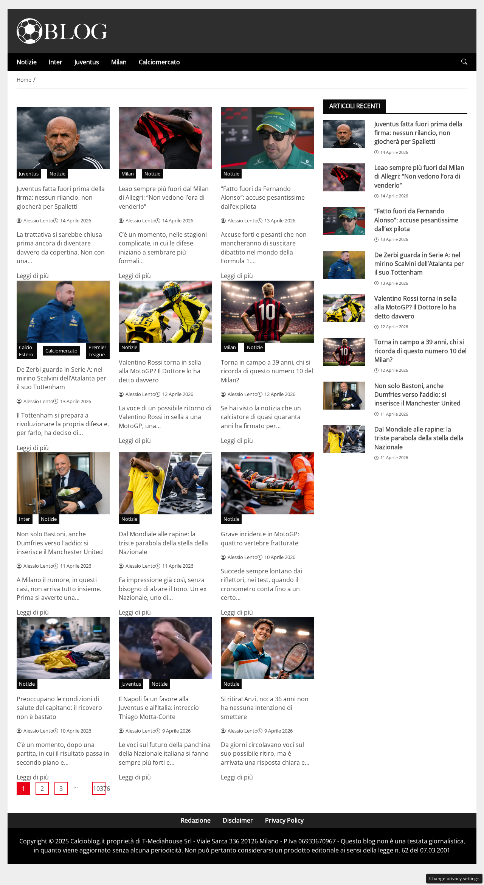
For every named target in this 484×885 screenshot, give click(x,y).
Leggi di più (33, 276)
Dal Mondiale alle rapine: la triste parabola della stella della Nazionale (163, 543)
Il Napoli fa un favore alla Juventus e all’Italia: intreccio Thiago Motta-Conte (159, 708)
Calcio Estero (26, 351)
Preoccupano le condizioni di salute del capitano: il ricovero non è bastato (59, 708)
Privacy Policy (284, 820)
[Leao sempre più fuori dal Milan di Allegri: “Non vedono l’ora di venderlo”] (344, 177)
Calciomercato (159, 62)
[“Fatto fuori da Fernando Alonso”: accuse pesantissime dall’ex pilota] (344, 221)
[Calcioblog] (62, 30)
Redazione (196, 820)
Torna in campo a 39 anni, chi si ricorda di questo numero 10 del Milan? (267, 371)
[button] (464, 61)
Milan (119, 62)
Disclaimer (238, 820)
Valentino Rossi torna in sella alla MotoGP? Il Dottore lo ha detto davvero (160, 371)
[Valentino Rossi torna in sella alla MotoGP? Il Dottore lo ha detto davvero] (344, 308)
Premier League (97, 351)
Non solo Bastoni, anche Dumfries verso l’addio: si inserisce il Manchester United (60, 543)
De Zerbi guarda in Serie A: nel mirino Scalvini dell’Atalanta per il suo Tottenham (61, 378)
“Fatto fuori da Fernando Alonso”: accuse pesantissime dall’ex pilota (263, 198)
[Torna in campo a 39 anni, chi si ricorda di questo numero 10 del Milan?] (344, 352)
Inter (55, 62)
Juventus (86, 62)
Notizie (27, 62)
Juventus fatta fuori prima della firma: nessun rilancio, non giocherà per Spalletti (61, 198)
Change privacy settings (454, 878)
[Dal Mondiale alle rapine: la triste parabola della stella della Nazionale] (344, 439)
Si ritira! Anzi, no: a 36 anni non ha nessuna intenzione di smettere (265, 708)
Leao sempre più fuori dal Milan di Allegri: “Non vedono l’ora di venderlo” (164, 198)
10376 (99, 788)
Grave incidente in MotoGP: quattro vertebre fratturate (260, 538)
